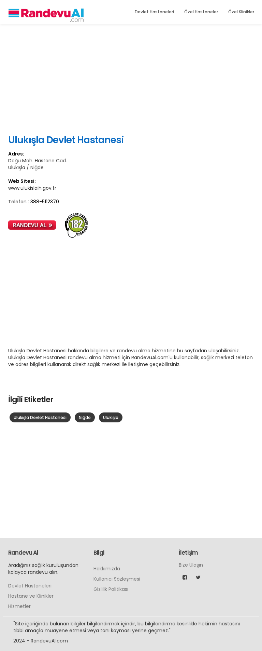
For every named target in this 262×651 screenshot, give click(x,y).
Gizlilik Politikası (110, 589)
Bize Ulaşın (191, 564)
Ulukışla (110, 417)
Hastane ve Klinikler (31, 596)
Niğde (85, 417)
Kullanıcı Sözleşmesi (116, 578)
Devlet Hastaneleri (154, 12)
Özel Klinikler (241, 12)
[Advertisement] (131, 78)
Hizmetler (19, 606)
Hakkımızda (106, 568)
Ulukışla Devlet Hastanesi (40, 417)
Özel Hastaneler (201, 12)
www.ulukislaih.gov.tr (32, 188)
